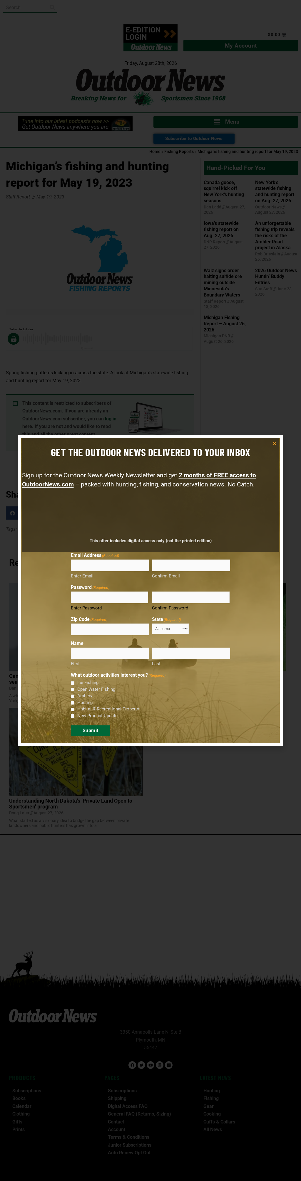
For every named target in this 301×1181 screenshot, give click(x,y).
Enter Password (86, 608)
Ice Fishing (87, 682)
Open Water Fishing (96, 689)
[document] (150, 590)
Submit (90, 730)
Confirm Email (166, 576)
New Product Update (97, 715)
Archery (84, 695)
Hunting (85, 702)
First (75, 663)
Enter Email (82, 576)
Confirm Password (170, 608)
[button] (274, 443)
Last (156, 663)
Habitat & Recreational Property (108, 709)
